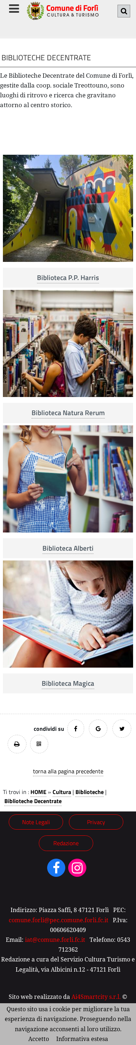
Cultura (62, 791)
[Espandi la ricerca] (124, 11)
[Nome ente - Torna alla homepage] (62, 14)
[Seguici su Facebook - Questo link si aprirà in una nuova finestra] (56, 870)
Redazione (66, 843)
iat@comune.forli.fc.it (55, 940)
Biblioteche (89, 791)
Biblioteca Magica (68, 683)
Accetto (38, 1039)
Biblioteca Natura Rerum (68, 412)
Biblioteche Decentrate (33, 801)
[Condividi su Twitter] (121, 729)
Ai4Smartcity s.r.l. (96, 997)
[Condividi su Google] (98, 729)
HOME (38, 791)
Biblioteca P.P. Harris (68, 277)
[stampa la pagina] (17, 744)
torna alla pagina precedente (68, 771)
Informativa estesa (82, 1039)
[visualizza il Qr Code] (39, 744)
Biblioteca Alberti (68, 548)
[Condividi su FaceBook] (75, 729)
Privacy (96, 822)
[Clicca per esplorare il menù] (14, 9)
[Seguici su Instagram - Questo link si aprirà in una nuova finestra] (77, 870)
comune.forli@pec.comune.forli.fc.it (58, 920)
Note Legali (36, 822)
